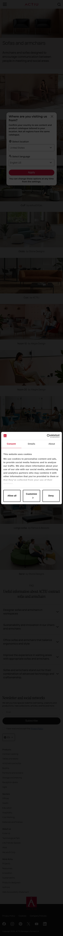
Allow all (11, 496)
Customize (31, 494)
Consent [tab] (11, 444)
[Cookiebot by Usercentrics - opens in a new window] (47, 436)
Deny (51, 496)
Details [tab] (31, 444)
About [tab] (51, 444)
